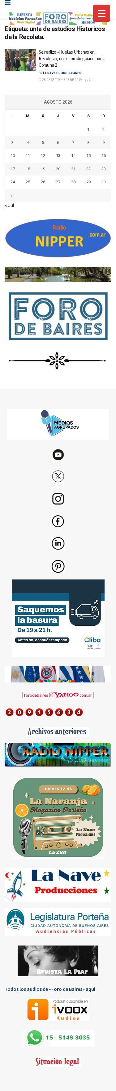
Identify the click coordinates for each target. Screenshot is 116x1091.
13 (58, 155)
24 (13, 182)
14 (73, 155)
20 (58, 169)
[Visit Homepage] (57, 18)
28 (73, 182)
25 (28, 182)
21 (73, 169)
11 (28, 155)
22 (88, 169)
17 (13, 169)
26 (43, 182)
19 (43, 169)
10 (13, 155)
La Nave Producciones (62, 73)
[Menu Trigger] (101, 13)
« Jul (9, 205)
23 (103, 169)
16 (103, 155)
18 (28, 169)
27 (58, 182)
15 (88, 155)
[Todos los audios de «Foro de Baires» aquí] (58, 1010)
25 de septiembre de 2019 (61, 80)
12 (43, 155)
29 (88, 182)
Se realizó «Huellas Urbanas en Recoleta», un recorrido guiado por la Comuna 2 (72, 58)
